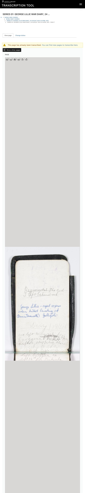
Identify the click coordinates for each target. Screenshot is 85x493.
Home (2, 17)
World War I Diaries (11, 17)
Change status (20, 35)
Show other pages (13, 50)
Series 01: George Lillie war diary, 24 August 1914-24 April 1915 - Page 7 (31, 22)
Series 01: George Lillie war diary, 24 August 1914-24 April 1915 (28, 20)
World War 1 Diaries (12, 19)
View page (8, 35)
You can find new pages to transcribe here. (60, 45)
